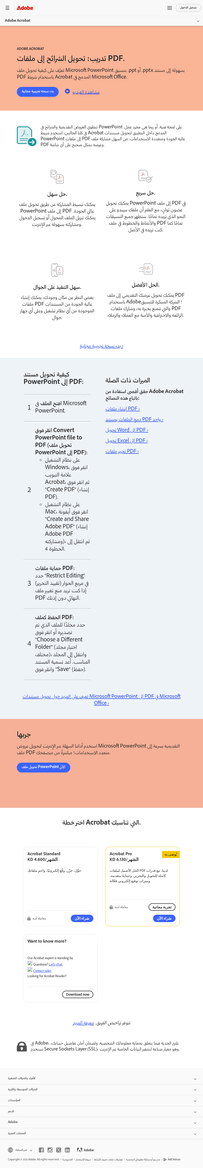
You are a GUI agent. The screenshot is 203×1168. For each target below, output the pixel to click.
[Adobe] (25, 8)
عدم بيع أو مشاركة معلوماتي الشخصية (143, 1160)
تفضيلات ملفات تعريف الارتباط (108, 1160)
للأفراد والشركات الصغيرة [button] (21, 1078)
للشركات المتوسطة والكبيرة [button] (22, 1089)
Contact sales (42, 971)
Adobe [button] (13, 1122)
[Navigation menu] (7, 8)
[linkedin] (67, 1150)
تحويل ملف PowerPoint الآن (43, 767)
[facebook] (41, 1150)
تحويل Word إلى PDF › (126, 431)
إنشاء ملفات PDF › (122, 409)
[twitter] (58, 1150)
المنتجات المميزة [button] (17, 1133)
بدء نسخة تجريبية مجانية (38, 92)
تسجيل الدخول (188, 7)
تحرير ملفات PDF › (122, 452)
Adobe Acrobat (17, 21)
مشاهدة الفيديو (86, 92)
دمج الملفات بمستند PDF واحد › (134, 420)
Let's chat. (56, 964)
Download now (77, 994)
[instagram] (50, 1150)
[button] (170, 8)
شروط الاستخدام (83, 1160)
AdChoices (174, 1160)
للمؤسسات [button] (14, 1100)
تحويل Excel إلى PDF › (126, 441)
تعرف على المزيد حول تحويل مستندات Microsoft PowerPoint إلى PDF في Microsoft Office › (101, 700)
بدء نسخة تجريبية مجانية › (101, 346)
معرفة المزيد (83, 1023)
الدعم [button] (11, 1111)
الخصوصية (67, 1160)
